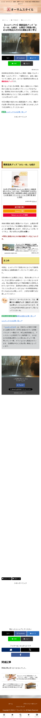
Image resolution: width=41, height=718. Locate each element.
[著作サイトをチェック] (11, 650)
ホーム (11, 704)
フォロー (21, 385)
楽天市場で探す (20, 207)
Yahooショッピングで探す (19, 215)
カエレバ (34, 201)
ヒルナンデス (9, 327)
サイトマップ (20, 706)
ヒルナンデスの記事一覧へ (15, 112)
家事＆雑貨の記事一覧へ (25, 316)
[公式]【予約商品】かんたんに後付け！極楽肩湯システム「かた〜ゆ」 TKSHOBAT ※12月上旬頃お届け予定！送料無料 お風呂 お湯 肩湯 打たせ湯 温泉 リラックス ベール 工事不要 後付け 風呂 (20, 193)
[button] (27, 63)
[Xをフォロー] (30, 650)
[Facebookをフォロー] (20, 655)
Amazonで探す (20, 211)
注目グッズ (17, 578)
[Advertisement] (20, 138)
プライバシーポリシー (30, 704)
